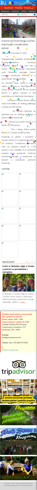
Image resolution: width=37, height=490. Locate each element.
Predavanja (32, 11)
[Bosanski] (33, 2)
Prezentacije (5, 11)
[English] (30, 2)
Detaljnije (22, 302)
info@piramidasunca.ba (11, 337)
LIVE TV (4, 14)
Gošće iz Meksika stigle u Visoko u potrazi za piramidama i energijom (18, 269)
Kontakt (23, 11)
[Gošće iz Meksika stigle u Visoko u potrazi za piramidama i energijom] (18, 283)
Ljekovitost (15, 11)
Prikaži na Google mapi (10, 350)
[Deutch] (35, 2)
